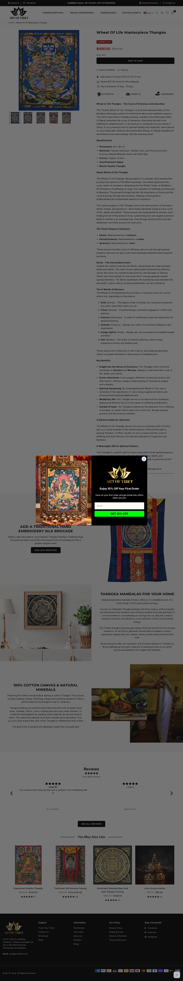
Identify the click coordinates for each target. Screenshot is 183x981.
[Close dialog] (144, 459)
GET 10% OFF (119, 513)
